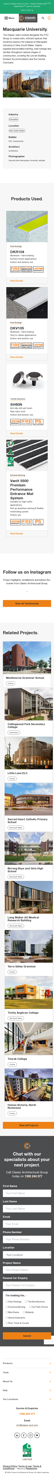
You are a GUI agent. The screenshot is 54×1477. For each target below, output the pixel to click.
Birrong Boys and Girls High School (25, 870)
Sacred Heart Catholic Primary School (28, 821)
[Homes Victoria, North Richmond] (29, 1085)
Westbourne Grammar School (25, 677)
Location (9, 1247)
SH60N (16, 404)
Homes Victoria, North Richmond (22, 1106)
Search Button (43, 18)
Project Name (12, 1262)
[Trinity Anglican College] (29, 992)
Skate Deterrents (16, 1318)
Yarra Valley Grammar (22, 966)
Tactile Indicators (17, 399)
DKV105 (17, 328)
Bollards (30, 1312)
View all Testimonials (27, 603)
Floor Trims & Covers (18, 1323)
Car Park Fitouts (40, 1307)
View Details (16, 281)
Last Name (10, 1201)
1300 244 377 (49, 18)
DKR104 (17, 252)
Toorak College (17, 1058)
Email (7, 1216)
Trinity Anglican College (23, 1012)
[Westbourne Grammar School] (27, 657)
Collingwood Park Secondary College (26, 725)
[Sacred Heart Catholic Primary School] (29, 799)
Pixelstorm (31, 1468)
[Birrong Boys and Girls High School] (29, 848)
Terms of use (25, 1466)
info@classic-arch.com (27, 1425)
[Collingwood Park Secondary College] (29, 704)
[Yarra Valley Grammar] (29, 946)
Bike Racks (13, 1312)
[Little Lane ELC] (29, 753)
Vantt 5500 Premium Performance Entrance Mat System (21, 489)
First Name (10, 1186)
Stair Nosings (16, 246)
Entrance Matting (17, 475)
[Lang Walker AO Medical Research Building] (29, 897)
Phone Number (13, 1232)
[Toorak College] (29, 1038)
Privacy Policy (10, 1466)
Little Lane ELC (18, 773)
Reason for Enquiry (16, 1278)
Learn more (27, 7)
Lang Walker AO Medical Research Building (23, 919)
